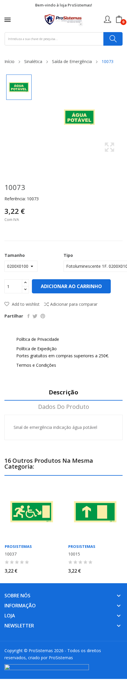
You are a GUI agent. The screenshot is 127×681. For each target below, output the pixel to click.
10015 (74, 554)
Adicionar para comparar (73, 304)
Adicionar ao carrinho (71, 286)
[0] (119, 19)
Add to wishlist (25, 304)
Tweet (35, 316)
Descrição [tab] (63, 392)
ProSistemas (18, 546)
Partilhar (28, 316)
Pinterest (43, 316)
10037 (11, 554)
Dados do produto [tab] (63, 407)
